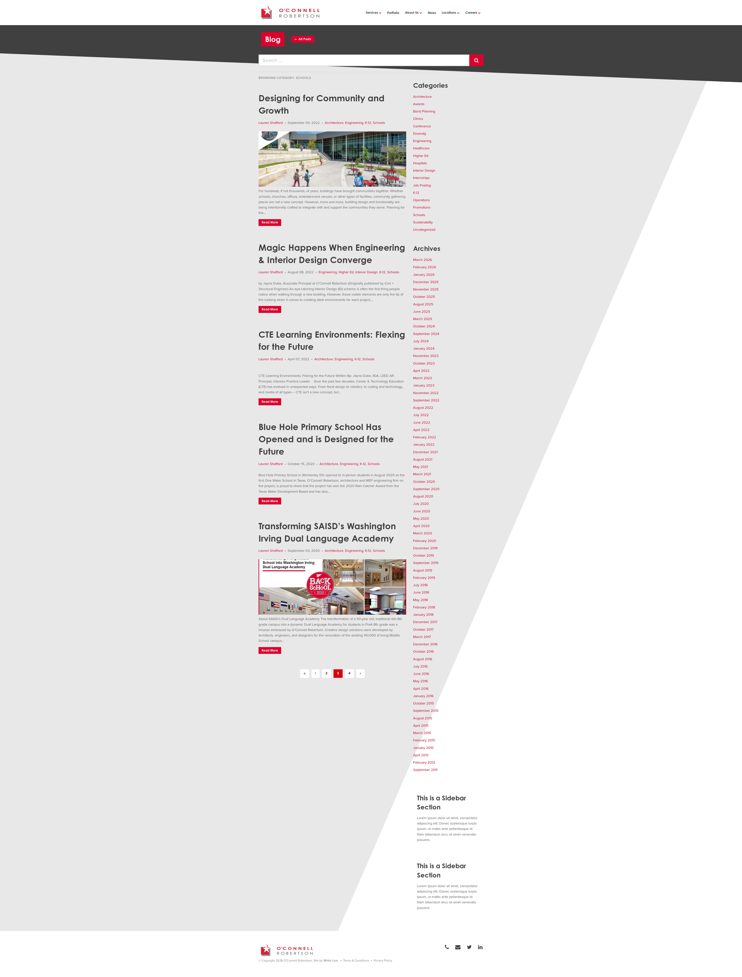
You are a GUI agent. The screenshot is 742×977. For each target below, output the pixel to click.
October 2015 (423, 703)
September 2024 (426, 334)
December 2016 (425, 644)
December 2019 (425, 548)
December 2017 (425, 622)
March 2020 (422, 533)
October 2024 (424, 326)
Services (372, 12)
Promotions (421, 207)
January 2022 (424, 444)
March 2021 (422, 474)
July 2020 (421, 504)
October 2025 (424, 297)
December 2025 (426, 282)
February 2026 (424, 267)
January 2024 (423, 348)
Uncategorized (424, 229)
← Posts (302, 39)
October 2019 (423, 555)
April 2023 (421, 371)
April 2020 (421, 526)
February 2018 (424, 607)
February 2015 (424, 740)
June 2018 (421, 592)
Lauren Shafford (271, 123)
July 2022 (421, 415)
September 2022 (426, 400)
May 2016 (420, 681)
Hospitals (420, 163)
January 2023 (423, 385)
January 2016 (423, 696)
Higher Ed (346, 272)
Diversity (419, 133)
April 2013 (420, 755)
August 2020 (423, 496)
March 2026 (422, 260)
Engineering (354, 123)
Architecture (334, 123)
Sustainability (423, 222)
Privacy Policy (383, 960)
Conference (422, 126)
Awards (418, 104)
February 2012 (424, 762)
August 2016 (422, 659)
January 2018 (423, 614)
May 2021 (420, 467)
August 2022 (423, 407)
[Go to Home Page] (291, 12)
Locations (449, 12)
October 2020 (424, 482)
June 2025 (421, 311)
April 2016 (421, 689)
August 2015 (422, 718)
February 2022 (424, 437)
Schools (379, 123)
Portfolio (393, 13)
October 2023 (424, 363)
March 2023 (422, 378)
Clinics (418, 119)
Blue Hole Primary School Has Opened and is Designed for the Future (326, 439)
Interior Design (366, 272)
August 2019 (422, 570)
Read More (270, 222)
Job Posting (422, 185)
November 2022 (426, 393)
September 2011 (425, 770)
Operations (421, 200)
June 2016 (421, 674)
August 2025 (423, 304)
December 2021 (425, 452)
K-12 (368, 123)
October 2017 (423, 629)
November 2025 (426, 289)
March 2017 (422, 637)
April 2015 (421, 725)
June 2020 (421, 511)
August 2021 (422, 459)
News (432, 13)
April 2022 (421, 430)
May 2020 (421, 518)
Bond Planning (424, 111)
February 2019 (424, 578)
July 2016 (420, 666)
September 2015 (425, 711)
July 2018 (420, 585)
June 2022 (421, 422)
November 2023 (425, 356)
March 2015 (422, 733)
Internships (421, 178)
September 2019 (425, 563)
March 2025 (422, 319)
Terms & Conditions (356, 960)
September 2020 (426, 489)
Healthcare (421, 148)
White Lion (330, 960)
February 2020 (424, 541)
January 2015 (423, 748)
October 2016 (423, 651)
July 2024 (421, 341)
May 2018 (420, 600)
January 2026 (424, 275)
